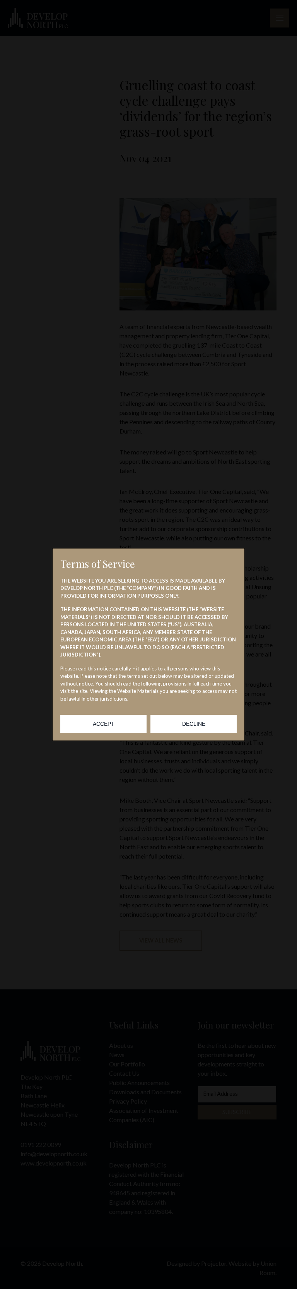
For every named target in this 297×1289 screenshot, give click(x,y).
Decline (193, 724)
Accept (103, 724)
